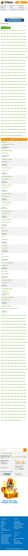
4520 (21, 108)
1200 (13, 48)
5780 (18, 132)
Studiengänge (17, 522)
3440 (2, 90)
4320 (15, 105)
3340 (11, 87)
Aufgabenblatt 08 (6, 213)
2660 (8, 75)
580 (2, 39)
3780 (5, 96)
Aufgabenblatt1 (5, 230)
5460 (18, 126)
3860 (17, 96)
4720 (2, 114)
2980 (8, 81)
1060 (19, 45)
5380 (5, 126)
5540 (5, 129)
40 (12, 30)
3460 (5, 90)
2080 (18, 63)
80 (15, 30)
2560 (18, 72)
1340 (8, 51)
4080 (2, 102)
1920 (17, 60)
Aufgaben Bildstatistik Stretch (8, 144)
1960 (23, 60)
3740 (24, 93)
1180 (11, 48)
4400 (2, 108)
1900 (14, 60)
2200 (11, 66)
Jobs (2, 527)
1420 (20, 51)
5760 (14, 132)
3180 (14, 84)
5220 (5, 123)
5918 (15, 135)
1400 (17, 51)
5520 (2, 129)
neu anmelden (13, 456)
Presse (2, 525)
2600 (24, 72)
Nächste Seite (19, 135)
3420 (23, 87)
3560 (20, 90)
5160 (20, 120)
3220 (20, 84)
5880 (8, 135)
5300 (18, 123)
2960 (5, 81)
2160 (5, 66)
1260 (22, 48)
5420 (11, 126)
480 (15, 36)
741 (2, 42)
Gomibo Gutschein (5, 542)
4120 (8, 102)
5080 (8, 120)
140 (23, 30)
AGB (15, 539)
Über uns (3, 521)
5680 (2, 132)
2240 (17, 66)
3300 (5, 87)
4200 (20, 102)
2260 (20, 66)
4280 (8, 105)
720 (20, 39)
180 (2, 33)
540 (22, 36)
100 (18, 30)
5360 (2, 126)
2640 (5, 75)
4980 (18, 117)
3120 (5, 84)
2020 (8, 63)
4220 (24, 102)
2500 (8, 72)
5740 (11, 132)
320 (19, 33)
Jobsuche (3, 9)
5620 (18, 129)
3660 (11, 93)
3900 (23, 96)
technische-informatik (7, 159)
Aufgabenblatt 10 (5, 274)
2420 (20, 69)
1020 (13, 45)
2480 (5, 72)
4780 (12, 114)
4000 (14, 99)
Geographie (4, 142)
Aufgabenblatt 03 (6, 170)
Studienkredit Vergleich (6, 534)
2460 (2, 72)
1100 (25, 45)
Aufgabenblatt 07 (6, 205)
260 (12, 33)
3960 (8, 99)
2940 (2, 81)
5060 (5, 120)
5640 (21, 129)
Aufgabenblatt (5, 153)
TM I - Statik (4, 245)
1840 (5, 60)
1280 (25, 48)
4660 (18, 111)
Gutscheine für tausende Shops (18, 474)
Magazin (21, 7)
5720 (8, 132)
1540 (11, 54)
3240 (23, 84)
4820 (18, 114)
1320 (5, 51)
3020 (15, 81)
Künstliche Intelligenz (6, 306)
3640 (8, 93)
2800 (5, 78)
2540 (15, 72)
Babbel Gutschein (5, 538)
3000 (12, 81)
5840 (2, 135)
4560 (2, 111)
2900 (21, 78)
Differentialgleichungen (7, 150)
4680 (21, 111)
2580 (21, 72)
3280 (2, 87)
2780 (2, 78)
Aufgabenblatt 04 (6, 179)
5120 (15, 120)
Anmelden (16, 534)
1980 (2, 63)
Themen (21, 5)
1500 (5, 54)
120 (20, 30)
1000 (10, 45)
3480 (8, 90)
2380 (14, 69)
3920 (2, 99)
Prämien (3, 7)
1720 (14, 57)
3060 (21, 81)
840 (14, 42)
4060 (24, 99)
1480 (2, 54)
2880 (18, 78)
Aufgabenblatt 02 (6, 161)
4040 (21, 99)
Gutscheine (16, 528)
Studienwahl (13, 9)
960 (5, 45)
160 (25, 30)
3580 (24, 90)
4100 (5, 102)
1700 (11, 57)
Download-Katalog (18, 543)
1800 (26, 57)
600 (4, 39)
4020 (18, 99)
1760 (20, 57)
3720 (21, 93)
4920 (8, 117)
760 (4, 42)
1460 (26, 51)
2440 (24, 69)
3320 (8, 87)
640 (10, 39)
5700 (5, 132)
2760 (24, 75)
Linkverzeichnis (17, 526)
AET (2, 254)
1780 (23, 57)
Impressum (3, 523)
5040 (2, 120)
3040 (18, 81)
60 (13, 30)
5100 (12, 120)
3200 (17, 84)
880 (19, 42)
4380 (24, 105)
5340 (24, 123)
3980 (11, 99)
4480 (15, 108)
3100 (2, 84)
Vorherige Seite (4, 30)
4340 (18, 105)
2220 (14, 66)
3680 (14, 93)
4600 (8, 111)
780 (7, 42)
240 (9, 33)
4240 (2, 105)
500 (17, 36)
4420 (5, 108)
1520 (8, 54)
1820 (2, 60)
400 (4, 36)
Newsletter (3, 528)
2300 (2, 69)
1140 (5, 48)
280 (14, 33)
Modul (3, 138)
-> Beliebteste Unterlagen (6, 453)
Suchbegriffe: (4, 26)
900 (22, 42)
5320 (21, 123)
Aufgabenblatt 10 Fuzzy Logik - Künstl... (10, 308)
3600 (2, 93)
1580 (17, 54)
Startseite (3, 5)
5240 (8, 123)
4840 (21, 114)
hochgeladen (24, 138)
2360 (11, 69)
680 (15, 39)
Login (17, 2)
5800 (21, 132)
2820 (8, 78)
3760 (2, 96)
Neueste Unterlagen (18, 525)
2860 (14, 78)
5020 (25, 117)
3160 (11, 84)
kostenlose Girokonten (6, 536)
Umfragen (21, 9)
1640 (2, 57)
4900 (5, 117)
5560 (8, 129)
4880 (2, 117)
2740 (21, 75)
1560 (14, 54)
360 (24, 33)
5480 (21, 126)
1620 (23, 54)
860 (17, 42)
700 (17, 39)
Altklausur (3, 461)
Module (12, 5)
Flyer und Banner (17, 542)
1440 (23, 51)
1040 (16, 45)
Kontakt (3, 522)
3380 (17, 87)
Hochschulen (17, 521)
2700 (15, 75)
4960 (15, 117)
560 (25, 36)
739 (22, 39)
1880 (11, 60)
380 (2, 36)
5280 (14, 123)
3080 (24, 81)
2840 (11, 78)
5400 (8, 126)
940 (2, 45)
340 (22, 33)
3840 (14, 96)
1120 (2, 48)
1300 (2, 51)
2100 (21, 63)
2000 (5, 63)
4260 (5, 105)
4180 (17, 102)
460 (12, 36)
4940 (12, 117)
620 (7, 39)
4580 (5, 111)
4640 (15, 111)
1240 (19, 48)
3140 (8, 84)
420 (7, 36)
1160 (8, 48)
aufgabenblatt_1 (5, 239)
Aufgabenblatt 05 (6, 187)
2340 (8, 69)
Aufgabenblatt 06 (6, 196)
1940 (20, 60)
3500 (11, 90)
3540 (17, 90)
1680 (8, 57)
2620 (2, 75)
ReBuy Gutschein (5, 541)
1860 (8, 60)
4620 (12, 111)
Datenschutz (17, 541)
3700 (18, 93)
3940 (5, 99)
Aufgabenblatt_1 (5, 265)
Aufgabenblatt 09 (6, 222)
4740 (5, 114)
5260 (11, 123)
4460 (12, 108)
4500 (18, 108)
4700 (25, 111)
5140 (17, 120)
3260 (26, 84)
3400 (20, 87)
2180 (8, 66)
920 (24, 42)
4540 (25, 108)
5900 (11, 135)
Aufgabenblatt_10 (6, 299)
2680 (12, 75)
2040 (11, 63)
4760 (8, 114)
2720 (18, 75)
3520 (14, 90)
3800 (8, 96)
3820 (11, 96)
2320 (5, 69)
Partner (2, 526)
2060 (15, 63)
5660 (24, 129)
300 (17, 33)
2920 (24, 78)
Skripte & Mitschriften (19, 523)
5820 (24, 132)
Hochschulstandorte (18, 527)
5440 (14, 126)
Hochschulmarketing (5, 530)
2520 (11, 72)
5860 (5, 135)
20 (10, 30)
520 (20, 36)
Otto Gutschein (4, 539)
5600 (14, 129)
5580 (11, 129)
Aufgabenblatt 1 (5, 248)
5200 (2, 123)
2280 (23, 66)
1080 (22, 45)
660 (12, 39)
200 (4, 33)
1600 (20, 54)
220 (7, 33)
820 (12, 42)
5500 (24, 126)
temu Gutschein (4, 537)
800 (9, 42)
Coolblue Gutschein (5, 543)
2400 (17, 69)
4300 (12, 105)
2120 (24, 63)
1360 (11, 51)
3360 (14, 87)
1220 (16, 48)
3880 (20, 96)
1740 (17, 57)
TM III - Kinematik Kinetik (7, 262)
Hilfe (11, 7)
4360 (21, 105)
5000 (21, 117)
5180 (23, 120)
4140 (11, 102)
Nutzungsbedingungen (19, 538)
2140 (2, 66)
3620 (5, 93)
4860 (24, 114)
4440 (8, 108)
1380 (14, 51)
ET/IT (3, 228)
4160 (14, 102)
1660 (5, 57)
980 (7, 45)
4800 (15, 114)
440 (10, 36)
